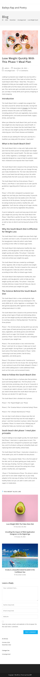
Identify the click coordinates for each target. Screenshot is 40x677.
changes (25, 108)
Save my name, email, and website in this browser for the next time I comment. (19, 625)
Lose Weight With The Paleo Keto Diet (20, 524)
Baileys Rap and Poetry (14, 7)
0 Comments (23, 71)
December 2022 (6, 645)
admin (7, 68)
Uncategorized (10, 71)
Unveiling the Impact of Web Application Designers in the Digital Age (20, 533)
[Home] (2, 20)
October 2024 (6, 642)
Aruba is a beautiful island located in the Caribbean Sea (20, 571)
